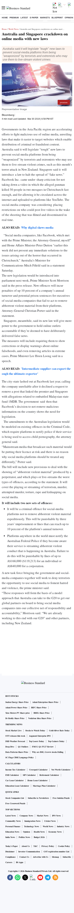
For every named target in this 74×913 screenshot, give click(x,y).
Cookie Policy (64, 846)
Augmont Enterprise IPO (40, 736)
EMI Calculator (12, 775)
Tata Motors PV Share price (17, 713)
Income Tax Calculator (15, 769)
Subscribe (67, 857)
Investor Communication (29, 851)
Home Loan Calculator (37, 780)
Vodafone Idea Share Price (39, 718)
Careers (8, 862)
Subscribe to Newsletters (38, 798)
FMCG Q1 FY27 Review (43, 746)
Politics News (24, 837)
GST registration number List (56, 851)
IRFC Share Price (39, 707)
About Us (26, 846)
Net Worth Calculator (60, 769)
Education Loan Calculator (17, 786)
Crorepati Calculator (38, 769)
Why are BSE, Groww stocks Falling (47, 752)
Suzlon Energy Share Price (17, 702)
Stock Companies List (14, 798)
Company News (26, 815)
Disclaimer (10, 851)
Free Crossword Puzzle (15, 803)
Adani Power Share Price (16, 707)
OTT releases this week (15, 736)
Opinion (69, 18)
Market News (42, 815)
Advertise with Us (40, 857)
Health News (39, 832)
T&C (35, 846)
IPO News (56, 815)
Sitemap (55, 857)
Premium (14, 18)
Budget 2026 (39, 837)
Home (5, 18)
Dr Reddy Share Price (14, 718)
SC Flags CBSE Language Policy (19, 757)
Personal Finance (12, 826)
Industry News (63, 826)
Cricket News (50, 821)
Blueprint (57, 18)
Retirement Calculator (49, 775)
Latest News (10, 815)
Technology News (31, 826)
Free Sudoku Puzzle (61, 798)
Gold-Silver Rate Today (59, 730)
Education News (12, 832)
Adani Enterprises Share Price (45, 702)
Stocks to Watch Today (35, 730)
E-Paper (34, 18)
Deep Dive (9, 746)
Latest (24, 18)
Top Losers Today (36, 741)
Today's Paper (11, 846)
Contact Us (24, 857)
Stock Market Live (13, 730)
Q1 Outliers (23, 746)
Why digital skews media (37, 227)
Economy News (55, 832)
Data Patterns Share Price (16, 752)
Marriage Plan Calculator (44, 786)
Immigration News (32, 821)
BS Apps (19, 862)
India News (10, 837)
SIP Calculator (29, 775)
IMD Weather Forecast (15, 741)
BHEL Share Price (42, 713)
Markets (45, 18)
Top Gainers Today (56, 741)
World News (13, 29)
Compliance (10, 857)
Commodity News (13, 821)
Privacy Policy (47, 846)
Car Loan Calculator (14, 780)
